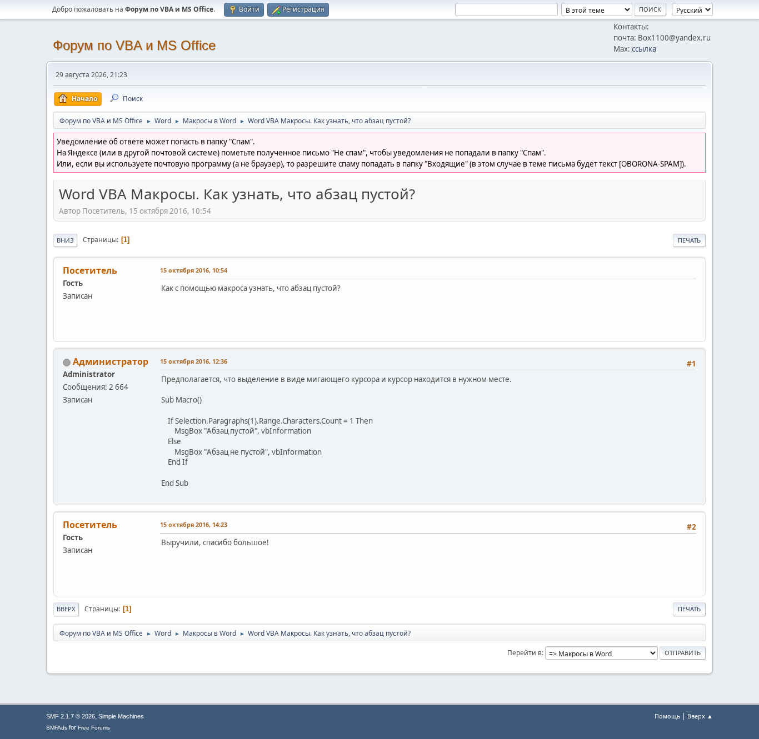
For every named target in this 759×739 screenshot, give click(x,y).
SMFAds (56, 728)
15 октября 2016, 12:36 (193, 361)
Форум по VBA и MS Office (134, 45)
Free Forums (94, 728)
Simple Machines (121, 716)
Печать (689, 240)
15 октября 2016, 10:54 (193, 270)
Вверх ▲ (700, 716)
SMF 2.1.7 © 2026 (70, 716)
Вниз (65, 240)
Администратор (110, 361)
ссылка (644, 49)
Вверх (66, 609)
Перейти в (524, 652)
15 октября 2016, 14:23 (193, 524)
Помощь (667, 716)
